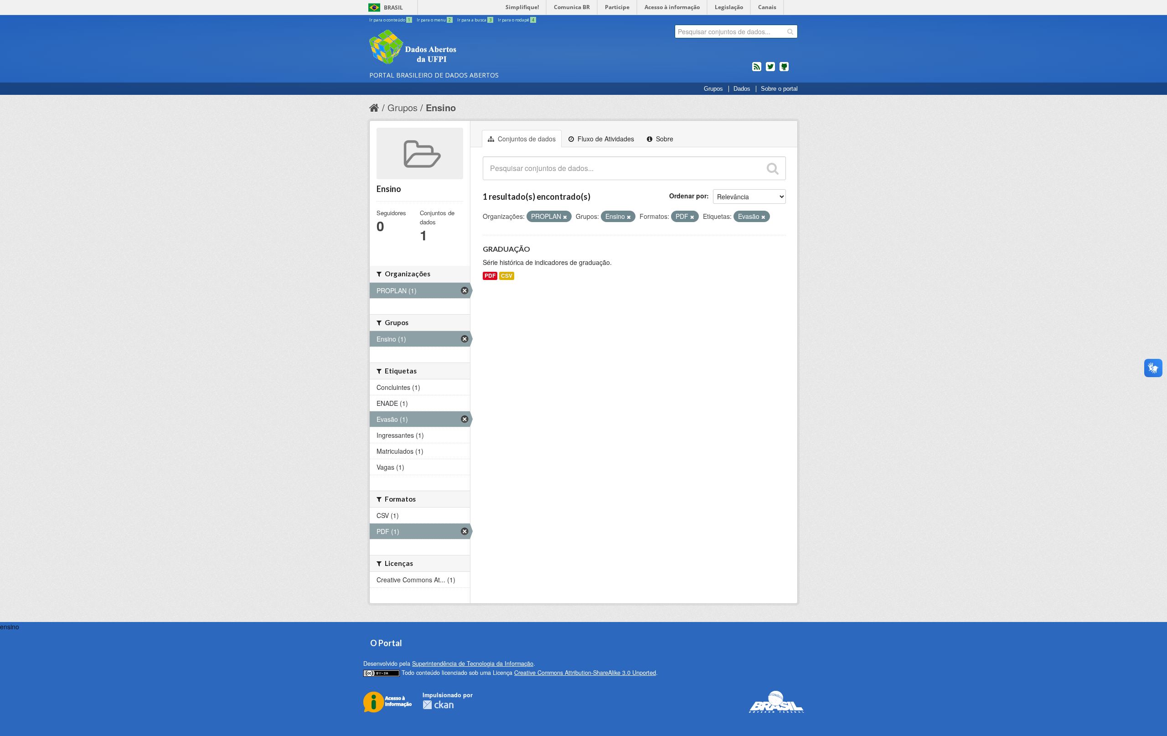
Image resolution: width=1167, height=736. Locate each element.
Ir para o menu (434, 20)
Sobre (663, 138)
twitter (770, 70)
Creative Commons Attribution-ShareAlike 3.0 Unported (585, 673)
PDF (490, 276)
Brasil (393, 7)
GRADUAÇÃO (506, 248)
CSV (506, 276)
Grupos (713, 89)
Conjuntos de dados (526, 138)
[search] (790, 31)
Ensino (441, 107)
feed (756, 70)
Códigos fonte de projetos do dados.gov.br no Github (784, 70)
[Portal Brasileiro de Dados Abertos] (467, 48)
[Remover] (565, 216)
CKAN (438, 705)
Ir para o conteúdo (389, 20)
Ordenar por (688, 195)
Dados (741, 89)
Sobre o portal (779, 89)
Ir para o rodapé (516, 20)
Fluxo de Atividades (605, 138)
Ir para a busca (474, 20)
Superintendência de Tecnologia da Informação (472, 663)
